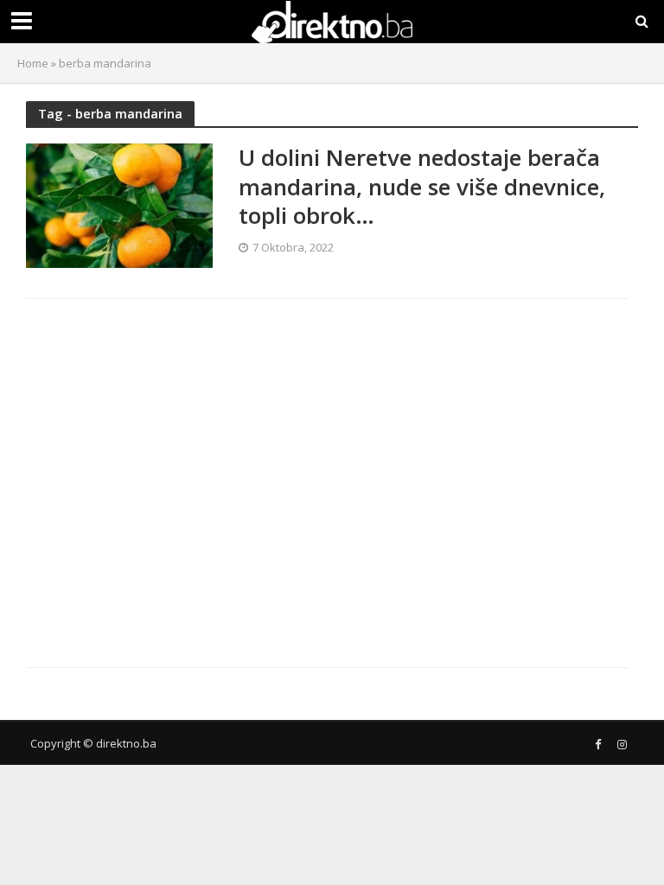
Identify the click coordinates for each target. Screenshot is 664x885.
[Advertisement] (175, 468)
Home (32, 63)
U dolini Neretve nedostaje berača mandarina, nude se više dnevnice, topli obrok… (422, 187)
